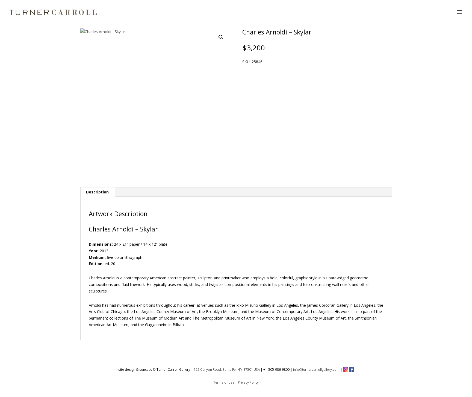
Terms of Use (223, 382)
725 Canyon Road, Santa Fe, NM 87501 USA (227, 369)
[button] (221, 37)
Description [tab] (97, 192)
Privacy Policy (248, 382)
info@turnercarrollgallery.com (316, 369)
